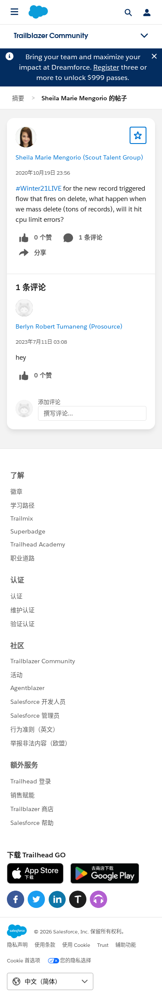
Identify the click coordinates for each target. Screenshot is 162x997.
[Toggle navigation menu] (144, 35)
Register (106, 67)
